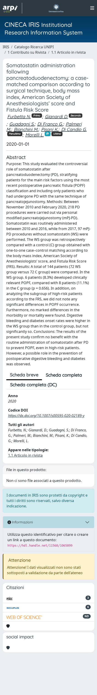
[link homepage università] (56, 8)
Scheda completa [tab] (64, 375)
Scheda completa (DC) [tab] (33, 384)
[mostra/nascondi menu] (92, 8)
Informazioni (22, 522)
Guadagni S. (21, 124)
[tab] (64, 384)
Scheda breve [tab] (24, 374)
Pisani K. (49, 129)
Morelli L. (34, 135)
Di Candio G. (74, 129)
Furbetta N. (19, 116)
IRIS (6, 46)
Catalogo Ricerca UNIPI (34, 46)
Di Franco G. (50, 124)
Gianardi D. (56, 116)
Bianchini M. (26, 129)
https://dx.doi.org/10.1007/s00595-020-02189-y (46, 415)
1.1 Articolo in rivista (68, 52)
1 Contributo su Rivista (27, 52)
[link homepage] (12, 8)
